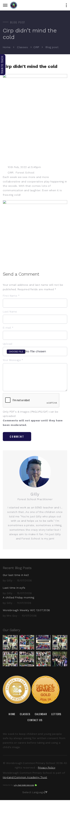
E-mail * (8, 327)
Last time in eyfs (14, 587)
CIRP (36, 47)
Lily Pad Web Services (24, 785)
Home (7, 47)
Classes (22, 47)
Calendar (41, 714)
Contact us (34, 720)
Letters (56, 714)
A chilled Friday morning (18, 597)
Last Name (10, 311)
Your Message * (13, 360)
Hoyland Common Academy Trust (25, 777)
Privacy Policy (46, 767)
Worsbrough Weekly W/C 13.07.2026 (26, 610)
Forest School (25, 172)
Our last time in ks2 (16, 574)
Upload (7, 343)
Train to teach (2, 65)
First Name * (11, 295)
